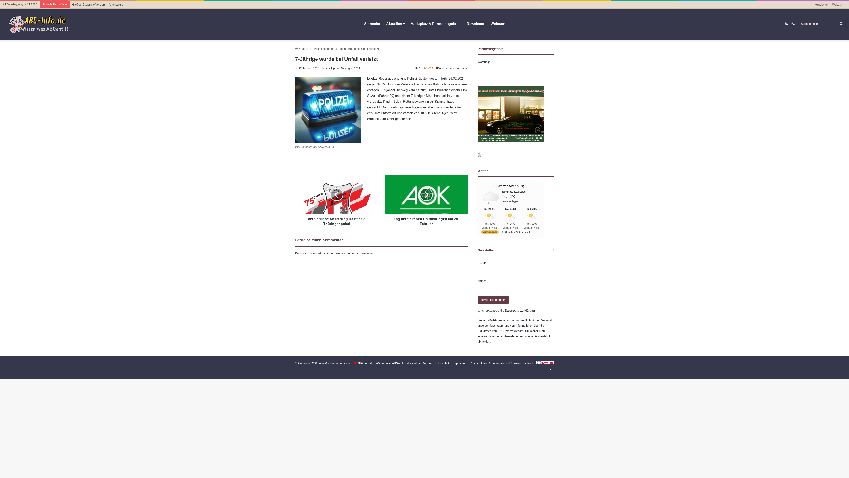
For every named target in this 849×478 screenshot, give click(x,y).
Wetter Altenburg (511, 186)
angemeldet (315, 253)
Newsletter (821, 4)
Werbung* (484, 62)
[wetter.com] (490, 233)
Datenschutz (442, 363)
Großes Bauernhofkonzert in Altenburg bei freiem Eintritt (108, 4)
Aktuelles (394, 24)
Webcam (837, 4)
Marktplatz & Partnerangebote (436, 24)
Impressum (460, 363)
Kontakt (427, 363)
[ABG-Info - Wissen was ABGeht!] (42, 24)
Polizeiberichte (323, 48)
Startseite (372, 24)
